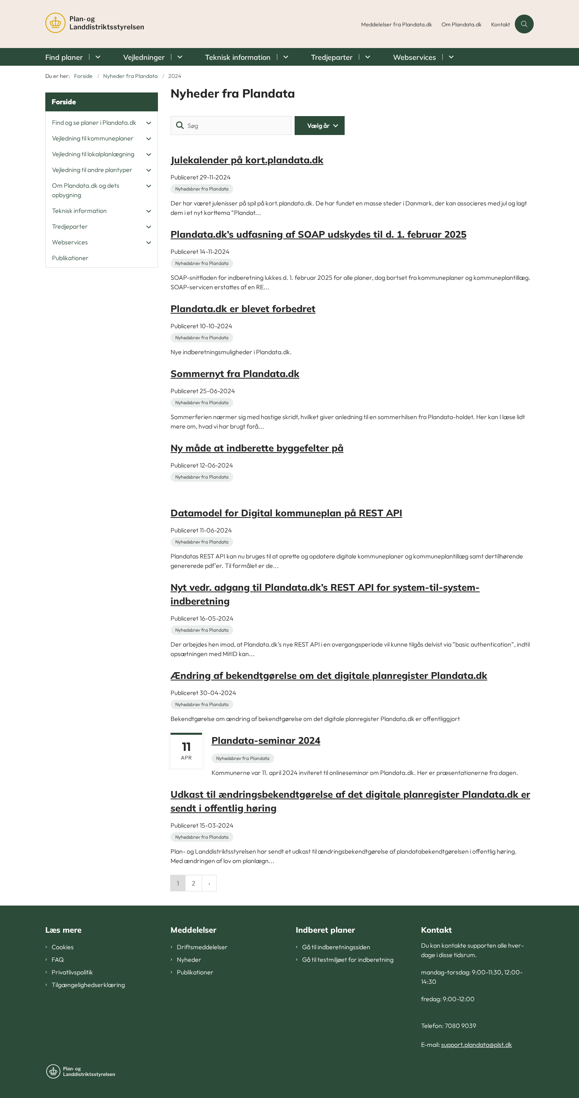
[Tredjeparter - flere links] (366, 57)
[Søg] (180, 125)
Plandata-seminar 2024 (266, 740)
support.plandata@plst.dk (476, 1044)
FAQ (58, 959)
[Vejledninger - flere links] (178, 57)
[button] (146, 122)
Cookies (63, 947)
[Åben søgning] (524, 24)
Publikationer (195, 972)
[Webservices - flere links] (450, 57)
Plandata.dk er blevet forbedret (243, 308)
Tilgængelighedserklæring (88, 985)
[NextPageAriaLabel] (209, 883)
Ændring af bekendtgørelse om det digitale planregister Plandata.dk (329, 675)
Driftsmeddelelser (202, 947)
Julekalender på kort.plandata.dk (247, 160)
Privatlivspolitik (72, 972)
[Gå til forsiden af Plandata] (200, 24)
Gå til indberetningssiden (336, 947)
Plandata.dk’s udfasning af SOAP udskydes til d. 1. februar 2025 (318, 234)
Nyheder (189, 959)
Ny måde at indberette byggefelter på (257, 448)
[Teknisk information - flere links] (284, 57)
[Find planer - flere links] (96, 57)
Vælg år (318, 125)
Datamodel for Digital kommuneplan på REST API (286, 513)
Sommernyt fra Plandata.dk (235, 373)
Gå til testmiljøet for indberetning (347, 959)
